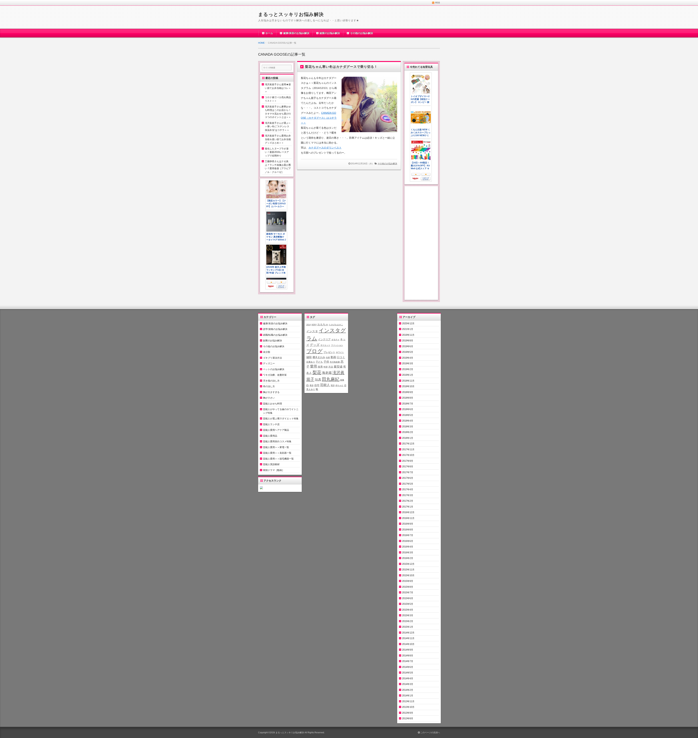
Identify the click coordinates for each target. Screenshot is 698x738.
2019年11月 (408, 335)
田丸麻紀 (330, 379)
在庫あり (310, 362)
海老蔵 (327, 373)
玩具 (318, 379)
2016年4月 (407, 546)
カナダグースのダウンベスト (325, 147)
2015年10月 (408, 575)
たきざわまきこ (336, 325)
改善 (320, 366)
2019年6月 (407, 346)
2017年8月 (407, 466)
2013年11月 (408, 701)
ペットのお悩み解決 (273, 369)
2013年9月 (407, 712)
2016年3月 (407, 552)
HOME (261, 43)
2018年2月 (407, 432)
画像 (342, 380)
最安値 (338, 366)
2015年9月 (407, 581)
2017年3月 (407, 495)
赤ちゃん (339, 385)
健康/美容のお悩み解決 (296, 33)
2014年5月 (407, 672)
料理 (326, 367)
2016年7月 (407, 535)
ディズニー (269, 363)
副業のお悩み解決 (330, 33)
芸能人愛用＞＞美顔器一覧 (277, 453)
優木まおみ (318, 357)
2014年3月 (407, 684)
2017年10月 (408, 455)
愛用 (313, 366)
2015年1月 (407, 626)
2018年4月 (407, 420)
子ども (319, 361)
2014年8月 (407, 655)
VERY (314, 325)
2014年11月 (408, 638)
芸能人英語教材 (271, 464)
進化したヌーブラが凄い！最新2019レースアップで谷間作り (277, 152)
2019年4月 (407, 357)
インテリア (324, 339)
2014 (308, 325)
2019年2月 (407, 369)
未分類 (266, 352)
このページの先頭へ (430, 732)
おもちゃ (322, 324)
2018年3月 (407, 426)
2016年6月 (407, 541)
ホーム (269, 33)
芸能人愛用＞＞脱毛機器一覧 (278, 458)
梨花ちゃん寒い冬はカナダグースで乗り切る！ (341, 67)
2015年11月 (408, 569)
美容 (312, 385)
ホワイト (340, 352)
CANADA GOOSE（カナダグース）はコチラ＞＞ (319, 117)
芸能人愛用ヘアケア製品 (276, 430)
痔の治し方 (269, 386)
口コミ (341, 357)
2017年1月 (407, 506)
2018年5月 (407, 415)
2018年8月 (407, 397)
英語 (333, 385)
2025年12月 (408, 323)
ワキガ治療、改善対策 (275, 375)
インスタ (312, 331)
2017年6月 (407, 478)
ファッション (337, 345)
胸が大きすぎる (271, 392)
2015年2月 (407, 621)
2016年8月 (407, 529)
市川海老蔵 (335, 362)
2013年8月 (407, 718)
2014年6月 (407, 667)
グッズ (315, 345)
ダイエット (325, 345)
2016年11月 (408, 518)
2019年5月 (407, 352)
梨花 (316, 372)
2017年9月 (407, 461)
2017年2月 (407, 501)
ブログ (314, 351)
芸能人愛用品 (270, 435)
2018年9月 (407, 392)
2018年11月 (408, 380)
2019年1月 (407, 375)
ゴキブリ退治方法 (272, 357)
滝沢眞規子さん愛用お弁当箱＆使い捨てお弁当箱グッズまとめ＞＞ (278, 139)
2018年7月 (407, 403)
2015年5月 (407, 604)
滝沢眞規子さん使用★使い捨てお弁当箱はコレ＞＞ (278, 88)
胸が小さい (269, 397)
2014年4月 (407, 678)
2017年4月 (407, 489)
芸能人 (325, 385)
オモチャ (335, 339)
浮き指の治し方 (271, 380)
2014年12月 (408, 632)
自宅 (316, 385)
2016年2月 (407, 558)
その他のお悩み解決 (361, 33)
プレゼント (329, 352)
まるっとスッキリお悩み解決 (291, 14)
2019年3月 (407, 363)
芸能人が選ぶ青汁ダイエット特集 (280, 418)
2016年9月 (407, 523)
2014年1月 (407, 695)
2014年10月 (408, 644)
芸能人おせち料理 (272, 403)
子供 (326, 361)
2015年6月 (407, 598)
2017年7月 (407, 472)
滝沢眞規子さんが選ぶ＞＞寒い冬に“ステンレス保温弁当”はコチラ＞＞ (278, 126)
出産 (328, 357)
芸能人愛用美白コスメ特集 (277, 441)
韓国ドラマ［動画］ (273, 470)
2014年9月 (407, 649)
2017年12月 (408, 443)
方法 (330, 366)
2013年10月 (408, 707)
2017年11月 (408, 449)
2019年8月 (407, 340)
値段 (309, 357)
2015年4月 (407, 609)
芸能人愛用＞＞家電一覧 (276, 447)
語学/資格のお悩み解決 (275, 329)
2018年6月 (407, 409)
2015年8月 (407, 586)
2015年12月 (408, 564)
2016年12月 (408, 512)
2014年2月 (407, 690)
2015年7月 (407, 592)
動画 (333, 357)
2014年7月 (407, 661)
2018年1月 (407, 438)
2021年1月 (407, 329)
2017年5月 (407, 483)
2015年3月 (407, 615)
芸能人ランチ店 (271, 424)
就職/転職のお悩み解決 (275, 335)
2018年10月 (408, 386)
